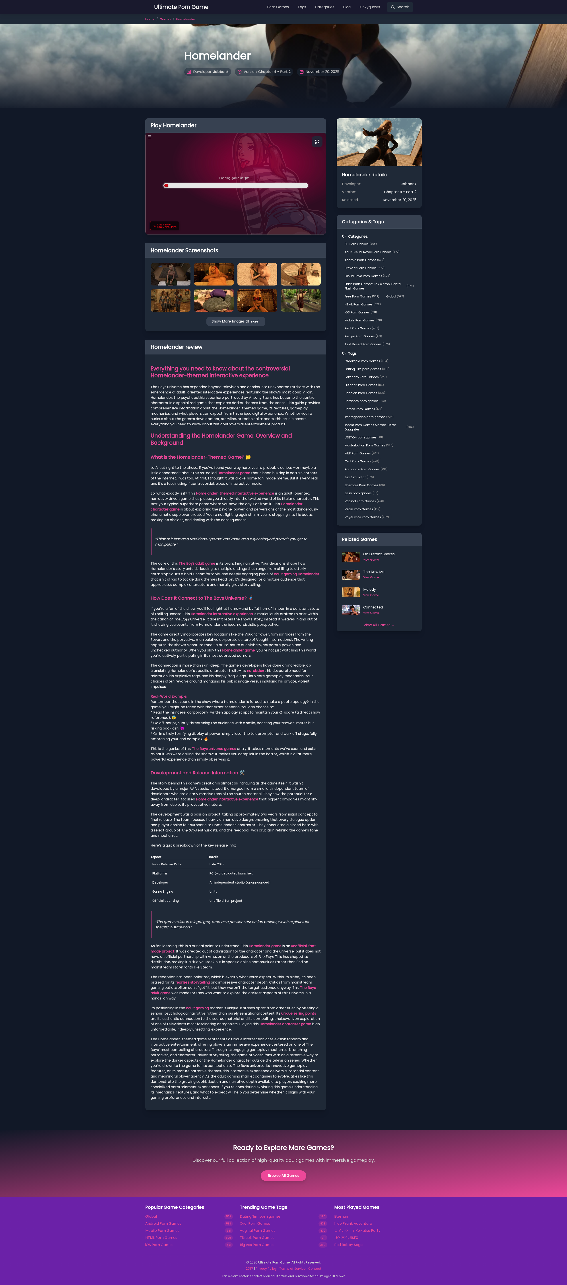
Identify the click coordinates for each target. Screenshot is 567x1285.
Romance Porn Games (366, 469)
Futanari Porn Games (364, 385)
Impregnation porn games (369, 417)
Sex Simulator (359, 477)
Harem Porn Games (363, 409)
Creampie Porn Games (366, 361)
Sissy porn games (361, 493)
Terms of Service (292, 1268)
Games (165, 19)
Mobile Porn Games (363, 320)
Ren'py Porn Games (363, 336)
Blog (347, 7)
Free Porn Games (362, 296)
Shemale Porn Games (365, 485)
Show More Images (236, 321)
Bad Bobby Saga (348, 1244)
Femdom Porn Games (366, 377)
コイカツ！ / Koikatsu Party (357, 1230)
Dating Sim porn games (367, 369)
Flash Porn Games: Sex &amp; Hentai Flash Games (379, 286)
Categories (324, 7)
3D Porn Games (361, 244)
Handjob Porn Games (365, 393)
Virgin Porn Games (362, 509)
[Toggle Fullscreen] (317, 141)
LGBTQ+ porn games (364, 437)
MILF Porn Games (362, 453)
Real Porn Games (362, 328)
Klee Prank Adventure (353, 1223)
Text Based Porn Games (367, 344)
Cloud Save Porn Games (367, 276)
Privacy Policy (266, 1268)
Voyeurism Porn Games (367, 517)
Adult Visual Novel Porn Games (372, 252)
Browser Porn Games (364, 268)
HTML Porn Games (363, 304)
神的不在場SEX (346, 1237)
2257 (249, 1268)
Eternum (341, 1216)
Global (395, 296)
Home (150, 19)
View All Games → (379, 625)
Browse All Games (283, 1175)
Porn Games (278, 7)
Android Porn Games (364, 260)
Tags (302, 7)
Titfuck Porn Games (257, 1237)
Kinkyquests (369, 7)
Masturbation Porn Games (369, 445)
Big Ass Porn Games (257, 1244)
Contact (314, 1268)
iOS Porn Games (361, 312)
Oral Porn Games (362, 461)
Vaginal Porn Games (364, 501)
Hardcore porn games (365, 401)
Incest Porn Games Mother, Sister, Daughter (379, 427)
